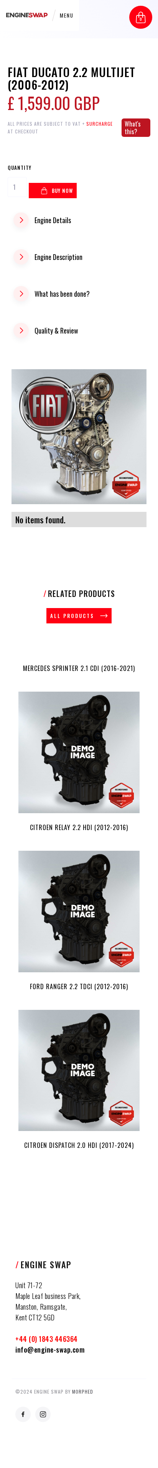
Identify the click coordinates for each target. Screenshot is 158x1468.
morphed (82, 1391)
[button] (140, 17)
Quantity (19, 167)
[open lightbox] (79, 436)
